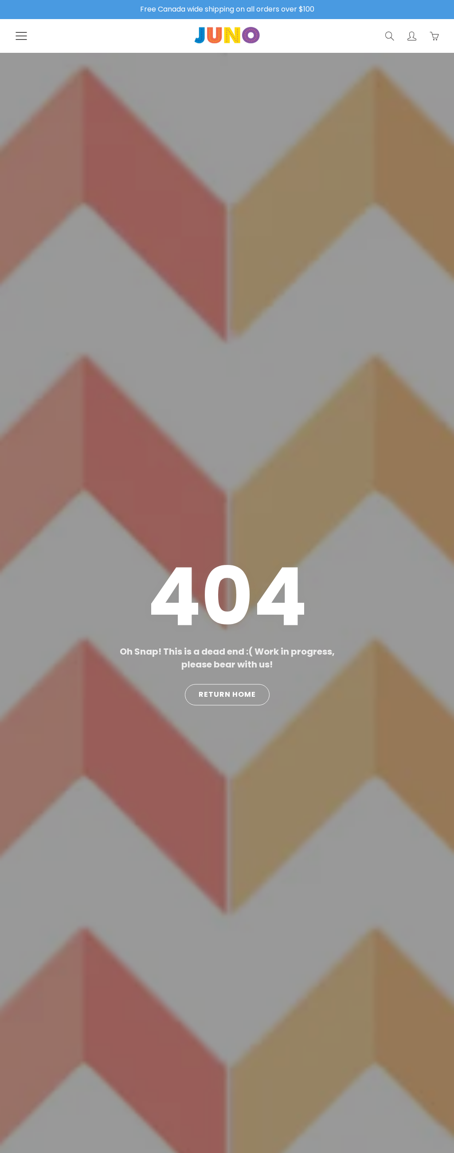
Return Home (227, 695)
